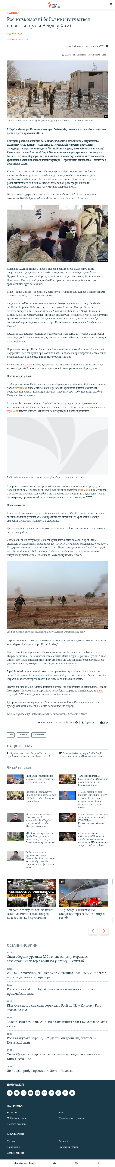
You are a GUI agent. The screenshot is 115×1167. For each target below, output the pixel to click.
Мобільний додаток (17, 1118)
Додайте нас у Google (25, 1163)
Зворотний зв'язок (68, 1147)
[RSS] (58, 1093)
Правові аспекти (16, 1153)
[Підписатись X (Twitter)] (24, 1093)
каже (100, 691)
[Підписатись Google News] (16, 1093)
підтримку (21, 388)
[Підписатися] (72, 1093)
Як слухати (12, 1113)
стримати (13, 411)
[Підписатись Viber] (44, 1093)
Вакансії (63, 1141)
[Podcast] (65, 1093)
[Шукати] (97, 1163)
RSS (61, 1113)
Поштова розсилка (17, 1124)
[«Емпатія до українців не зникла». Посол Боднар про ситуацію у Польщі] (15, 779)
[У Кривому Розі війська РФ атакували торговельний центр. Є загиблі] (83, 893)
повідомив (41, 675)
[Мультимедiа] (54, 1163)
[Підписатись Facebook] (10, 1093)
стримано (84, 490)
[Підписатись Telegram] (51, 1093)
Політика (13, 13)
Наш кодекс (13, 1147)
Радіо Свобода (14, 33)
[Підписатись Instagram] (37, 1093)
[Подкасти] (76, 1163)
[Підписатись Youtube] (30, 1093)
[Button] (75, 46)
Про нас (11, 1141)
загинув (72, 663)
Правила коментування (71, 1118)
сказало (27, 364)
